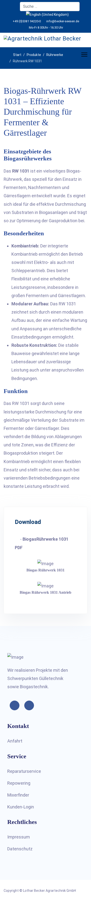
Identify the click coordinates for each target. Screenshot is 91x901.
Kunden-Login (20, 806)
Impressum (18, 836)
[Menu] (84, 54)
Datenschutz (20, 848)
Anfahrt (14, 740)
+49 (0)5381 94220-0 (27, 21)
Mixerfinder (18, 795)
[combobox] (50, 6)
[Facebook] (13, 6)
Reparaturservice (24, 771)
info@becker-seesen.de (62, 21)
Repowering (18, 783)
